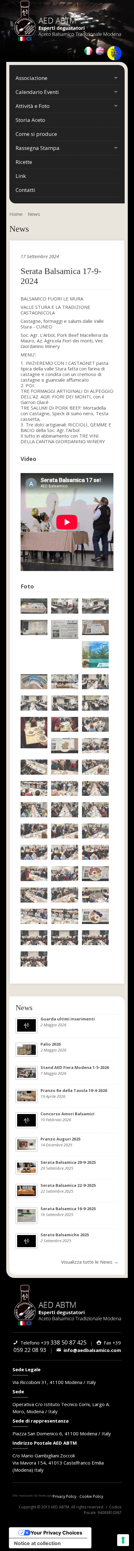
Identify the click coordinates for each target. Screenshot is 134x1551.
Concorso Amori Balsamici (67, 1114)
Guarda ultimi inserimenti (68, 1019)
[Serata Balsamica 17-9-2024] (34, 606)
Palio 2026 (50, 1044)
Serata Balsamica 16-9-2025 (68, 1208)
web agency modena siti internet (32, 1496)
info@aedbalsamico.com (91, 1350)
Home (16, 214)
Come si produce (36, 133)
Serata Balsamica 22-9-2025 (68, 1185)
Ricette (24, 161)
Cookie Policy (91, 1496)
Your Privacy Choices (56, 1533)
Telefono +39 (52, 1343)
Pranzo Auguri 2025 (60, 1139)
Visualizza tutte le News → (89, 1262)
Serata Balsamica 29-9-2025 (68, 1162)
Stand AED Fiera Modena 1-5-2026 (75, 1067)
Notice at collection (37, 1543)
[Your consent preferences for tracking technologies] (123, 1540)
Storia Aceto (30, 119)
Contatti (25, 189)
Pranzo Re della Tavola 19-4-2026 (74, 1090)
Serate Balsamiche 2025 (65, 1235)
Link (21, 175)
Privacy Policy (64, 1496)
